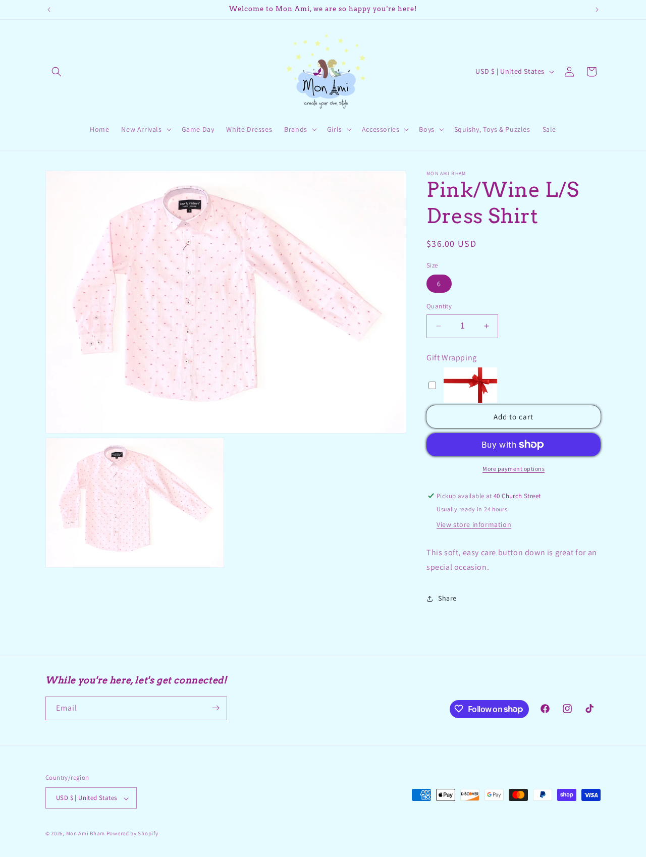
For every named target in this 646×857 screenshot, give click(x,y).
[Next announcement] (597, 9)
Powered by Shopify (132, 833)
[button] (56, 72)
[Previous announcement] (49, 9)
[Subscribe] (215, 708)
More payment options (513, 468)
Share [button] (447, 598)
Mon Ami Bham (86, 833)
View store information (474, 524)
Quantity (439, 306)
